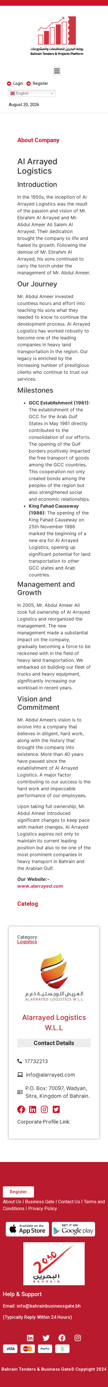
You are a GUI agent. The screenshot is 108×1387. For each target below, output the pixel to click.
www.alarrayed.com (40, 886)
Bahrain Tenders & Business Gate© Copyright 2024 (54, 1369)
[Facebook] (62, 1338)
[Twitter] (46, 1338)
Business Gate (39, 1201)
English (22, 93)
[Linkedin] (30, 1338)
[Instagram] (78, 1338)
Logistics (27, 941)
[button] (57, 71)
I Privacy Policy (41, 1208)
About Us (12, 1201)
